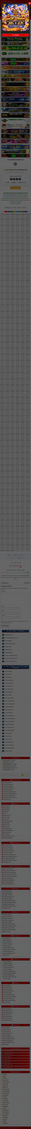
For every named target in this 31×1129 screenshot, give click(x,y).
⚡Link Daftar (15, 35)
